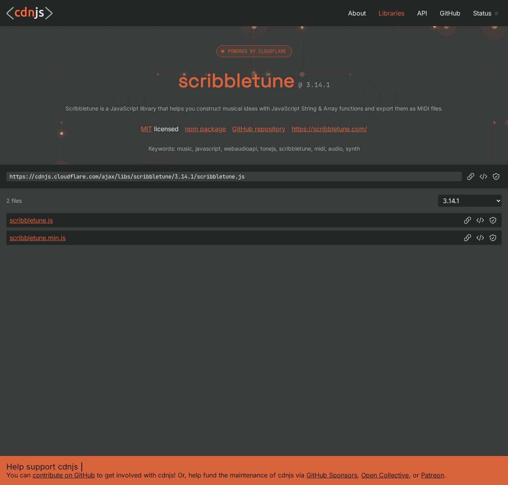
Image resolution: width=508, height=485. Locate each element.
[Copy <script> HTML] (483, 176)
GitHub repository (258, 129)
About (357, 13)
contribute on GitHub (64, 475)
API (422, 13)
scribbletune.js (31, 220)
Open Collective (385, 475)
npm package (205, 129)
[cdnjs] (29, 13)
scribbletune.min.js (37, 237)
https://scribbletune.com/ (329, 129)
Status (482, 13)
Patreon (432, 475)
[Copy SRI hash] (496, 176)
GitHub (450, 13)
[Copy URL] (470, 176)
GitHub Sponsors (331, 475)
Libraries (391, 13)
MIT (146, 129)
